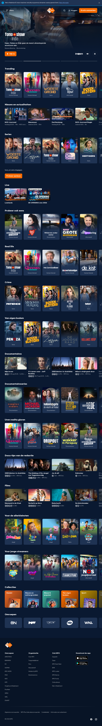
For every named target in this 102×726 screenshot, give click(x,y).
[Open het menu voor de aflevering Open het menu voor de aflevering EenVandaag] (72, 110)
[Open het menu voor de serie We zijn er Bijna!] (76, 74)
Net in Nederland (57, 686)
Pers (29, 664)
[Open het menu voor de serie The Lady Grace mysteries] (58, 556)
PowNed (7, 689)
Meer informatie (64, 2)
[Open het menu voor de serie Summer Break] (20, 556)
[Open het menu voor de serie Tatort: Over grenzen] (95, 287)
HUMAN (7, 667)
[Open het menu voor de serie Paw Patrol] (95, 521)
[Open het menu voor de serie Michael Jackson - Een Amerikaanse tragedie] (39, 389)
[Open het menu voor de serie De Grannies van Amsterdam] (39, 74)
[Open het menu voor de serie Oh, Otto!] (76, 139)
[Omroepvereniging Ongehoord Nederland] (13, 623)
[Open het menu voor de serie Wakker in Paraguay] (76, 425)
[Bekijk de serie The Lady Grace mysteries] (51, 567)
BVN (53, 667)
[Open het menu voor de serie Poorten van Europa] (20, 389)
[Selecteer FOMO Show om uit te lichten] (32, 60)
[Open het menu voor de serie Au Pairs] (39, 425)
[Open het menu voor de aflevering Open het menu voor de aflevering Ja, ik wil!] (72, 461)
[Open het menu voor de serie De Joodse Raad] (76, 323)
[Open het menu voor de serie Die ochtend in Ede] (95, 389)
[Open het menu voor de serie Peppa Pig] (58, 521)
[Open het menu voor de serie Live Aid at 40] (76, 389)
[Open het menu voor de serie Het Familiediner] (58, 252)
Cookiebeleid (45, 712)
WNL (6, 697)
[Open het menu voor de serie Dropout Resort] (58, 425)
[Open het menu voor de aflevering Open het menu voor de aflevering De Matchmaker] (95, 491)
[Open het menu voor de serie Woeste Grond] (58, 74)
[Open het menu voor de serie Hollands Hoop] (95, 323)
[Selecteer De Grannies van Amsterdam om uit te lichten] (51, 60)
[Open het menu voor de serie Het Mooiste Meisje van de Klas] (39, 216)
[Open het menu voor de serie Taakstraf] (76, 556)
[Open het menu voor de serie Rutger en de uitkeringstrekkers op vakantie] (20, 216)
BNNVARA (8, 660)
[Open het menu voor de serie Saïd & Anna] (76, 521)
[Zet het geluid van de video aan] (87, 53)
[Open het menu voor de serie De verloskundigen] (76, 252)
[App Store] (82, 658)
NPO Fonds (55, 678)
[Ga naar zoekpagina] (64, 10)
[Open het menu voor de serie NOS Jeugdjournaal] (95, 556)
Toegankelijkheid (33, 660)
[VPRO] (51, 623)
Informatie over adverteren (59, 712)
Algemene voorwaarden (12, 712)
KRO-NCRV (8, 671)
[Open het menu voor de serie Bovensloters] (95, 74)
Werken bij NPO (33, 671)
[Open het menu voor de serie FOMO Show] (20, 74)
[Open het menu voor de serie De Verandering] (95, 216)
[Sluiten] (99, 3)
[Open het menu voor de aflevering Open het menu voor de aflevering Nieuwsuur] (48, 110)
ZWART (7, 700)
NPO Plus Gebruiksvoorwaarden (30, 712)
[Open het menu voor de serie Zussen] (39, 139)
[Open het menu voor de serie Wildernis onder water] (58, 216)
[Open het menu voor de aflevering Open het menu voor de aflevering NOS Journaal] (25, 110)
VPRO (6, 693)
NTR (6, 682)
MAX (6, 675)
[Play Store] (82, 663)
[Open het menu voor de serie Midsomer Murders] (39, 287)
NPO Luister (55, 671)
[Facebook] (91, 719)
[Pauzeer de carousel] (94, 53)
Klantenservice (32, 675)
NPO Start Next (56, 664)
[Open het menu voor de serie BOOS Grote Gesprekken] (76, 216)
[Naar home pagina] (51, 10)
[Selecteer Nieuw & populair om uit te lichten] (88, 60)
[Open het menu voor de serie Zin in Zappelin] (39, 521)
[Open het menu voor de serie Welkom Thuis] (39, 556)
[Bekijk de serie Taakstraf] (69, 567)
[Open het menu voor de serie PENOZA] (20, 323)
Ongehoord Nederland (11, 686)
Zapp (53, 660)
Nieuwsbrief (32, 667)
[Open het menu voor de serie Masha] (20, 521)
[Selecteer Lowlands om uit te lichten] (14, 60)
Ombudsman (56, 682)
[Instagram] (96, 719)
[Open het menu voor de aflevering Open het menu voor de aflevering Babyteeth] (72, 491)
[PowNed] (32, 623)
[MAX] (69, 623)
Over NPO (31, 657)
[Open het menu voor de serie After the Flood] (76, 287)
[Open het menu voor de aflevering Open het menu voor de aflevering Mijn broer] (25, 359)
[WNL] (88, 623)
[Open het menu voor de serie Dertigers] (95, 139)
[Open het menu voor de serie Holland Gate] (58, 389)
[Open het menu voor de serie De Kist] (95, 252)
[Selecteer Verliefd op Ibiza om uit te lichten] (70, 60)
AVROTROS (8, 657)
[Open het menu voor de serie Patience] (20, 287)
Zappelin (54, 657)
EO (5, 664)
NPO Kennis (55, 675)
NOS (6, 678)
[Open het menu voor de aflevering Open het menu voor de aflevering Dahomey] (95, 461)
